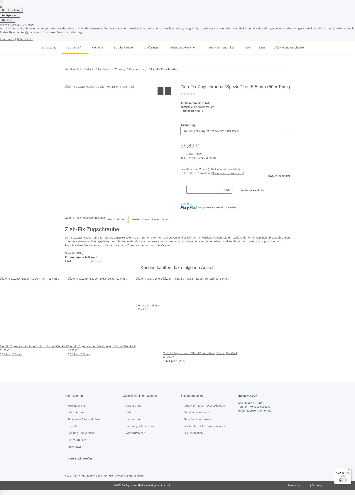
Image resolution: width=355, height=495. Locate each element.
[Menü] (349, 470)
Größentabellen (193, 433)
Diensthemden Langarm (198, 419)
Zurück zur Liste (73, 69)
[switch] (342, 480)
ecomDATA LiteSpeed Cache (337, 485)
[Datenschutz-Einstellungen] (1, 2)
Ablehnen (7, 20)
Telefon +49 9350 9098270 (254, 406)
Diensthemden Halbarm (198, 412)
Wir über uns (76, 412)
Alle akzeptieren (11, 10)
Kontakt (72, 426)
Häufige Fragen (77, 405)
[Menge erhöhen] (224, 198)
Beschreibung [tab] (116, 219)
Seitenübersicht (77, 440)
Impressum (7, 39)
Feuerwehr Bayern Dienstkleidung (204, 405)
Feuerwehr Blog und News (84, 419)
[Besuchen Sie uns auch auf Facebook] (68, 465)
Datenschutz (25, 39)
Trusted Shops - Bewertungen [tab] (150, 219)
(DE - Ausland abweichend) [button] (227, 173)
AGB (128, 412)
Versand (211, 158)
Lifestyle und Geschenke (289, 47)
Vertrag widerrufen (80, 458)
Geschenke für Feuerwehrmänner (204, 426)
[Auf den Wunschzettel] (168, 91)
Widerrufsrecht (135, 433)
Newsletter (74, 446)
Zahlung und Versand (81, 433)
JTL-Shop (305, 485)
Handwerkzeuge (204, 107)
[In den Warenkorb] (68, 82)
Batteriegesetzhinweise (140, 426)
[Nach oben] (1, 492)
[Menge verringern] (183, 190)
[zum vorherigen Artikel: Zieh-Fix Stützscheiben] (180, 70)
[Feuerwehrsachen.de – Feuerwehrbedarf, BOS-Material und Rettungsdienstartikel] (32, 47)
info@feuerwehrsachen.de (254, 410)
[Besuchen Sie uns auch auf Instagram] (68, 469)
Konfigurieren (9, 15)
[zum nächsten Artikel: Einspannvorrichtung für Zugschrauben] (187, 70)
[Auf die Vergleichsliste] (160, 91)
